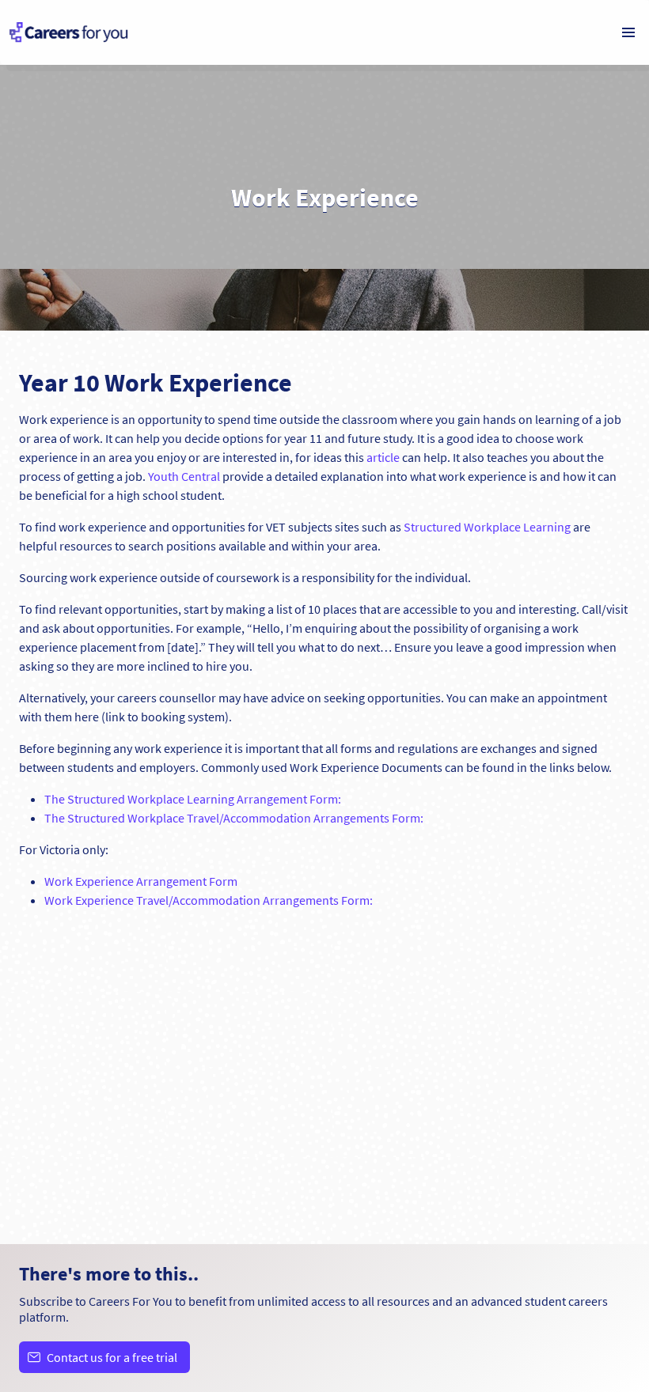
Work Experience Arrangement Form (140, 881)
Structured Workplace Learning (487, 527)
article (383, 457)
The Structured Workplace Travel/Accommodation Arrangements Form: (233, 818)
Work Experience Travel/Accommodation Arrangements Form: (208, 900)
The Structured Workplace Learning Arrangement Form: (192, 799)
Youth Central (184, 476)
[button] (628, 32)
